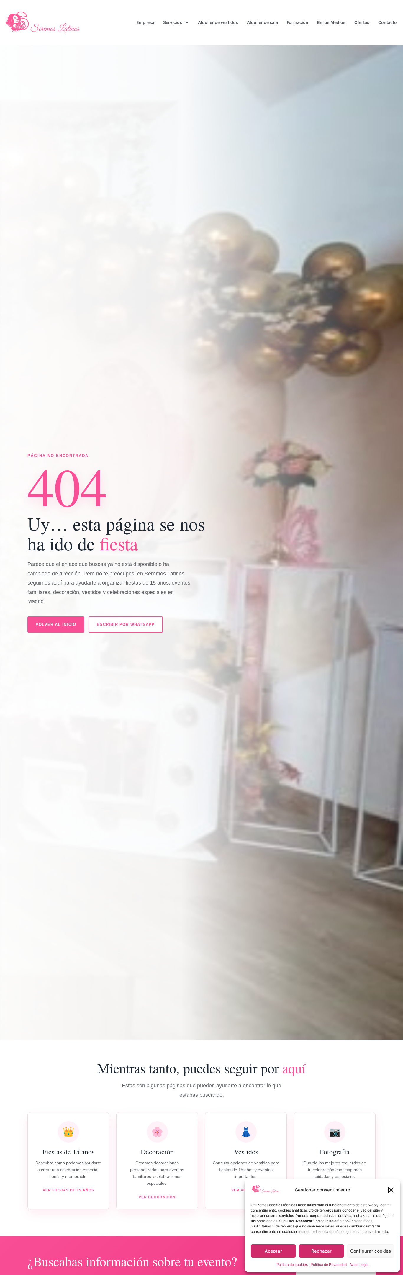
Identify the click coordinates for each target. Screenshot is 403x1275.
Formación (297, 22)
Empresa (145, 22)
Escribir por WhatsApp (126, 624)
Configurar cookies (370, 1251)
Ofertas (361, 22)
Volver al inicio (56, 624)
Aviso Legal (359, 1264)
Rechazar (321, 1251)
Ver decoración (157, 1197)
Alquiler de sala (262, 22)
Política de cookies (292, 1264)
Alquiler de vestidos (218, 22)
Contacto (387, 22)
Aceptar (273, 1251)
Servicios (172, 22)
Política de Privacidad (329, 1264)
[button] (391, 1190)
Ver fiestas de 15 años (68, 1190)
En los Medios (331, 22)
